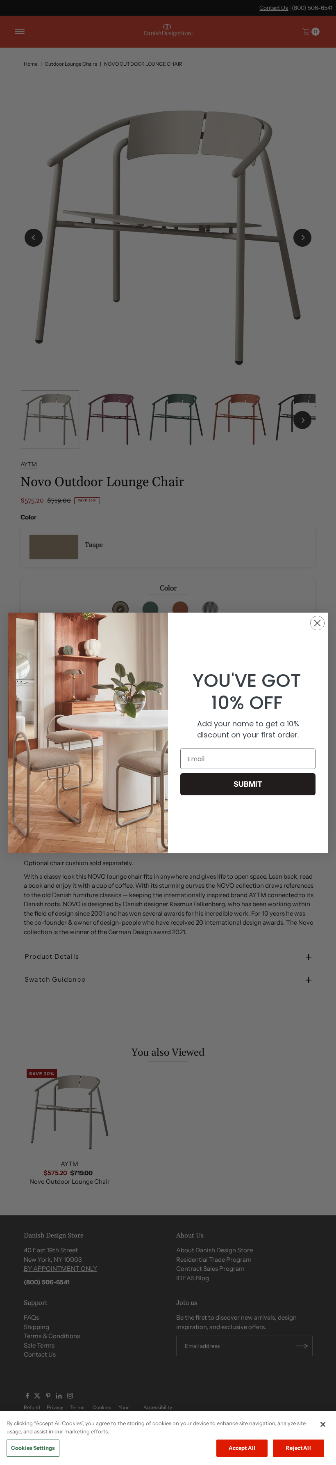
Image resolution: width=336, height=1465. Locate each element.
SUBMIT (248, 784)
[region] (168, 1438)
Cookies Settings (33, 1447)
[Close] (323, 1424)
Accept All (242, 1447)
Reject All (298, 1447)
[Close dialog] (317, 623)
